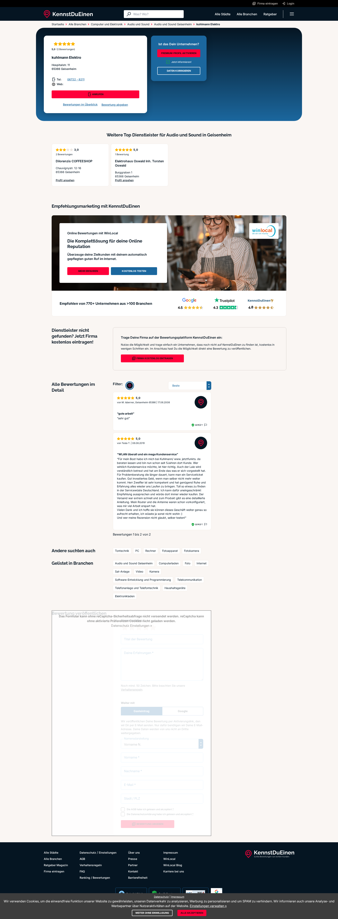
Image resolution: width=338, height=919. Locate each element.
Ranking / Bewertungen (95, 877)
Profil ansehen (72, 180)
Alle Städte (222, 14)
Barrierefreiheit (137, 877)
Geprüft (199, 425)
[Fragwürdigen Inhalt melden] (205, 425)
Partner (133, 865)
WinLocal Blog (172, 865)
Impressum (170, 852)
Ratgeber (270, 14)
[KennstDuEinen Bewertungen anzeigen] (130, 385)
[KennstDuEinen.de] (68, 14)
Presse (132, 858)
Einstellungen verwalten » (208, 906)
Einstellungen (107, 852)
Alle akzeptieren (192, 912)
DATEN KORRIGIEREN (179, 70)
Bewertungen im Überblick (80, 104)
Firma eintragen (54, 871)
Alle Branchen (247, 14)
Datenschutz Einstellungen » (131, 626)
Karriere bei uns (173, 871)
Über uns (134, 852)
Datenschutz (88, 852)
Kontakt (133, 871)
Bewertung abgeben (115, 104)
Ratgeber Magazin (56, 865)
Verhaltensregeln (91, 865)
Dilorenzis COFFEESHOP (74, 161)
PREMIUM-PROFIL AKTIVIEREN (178, 53)
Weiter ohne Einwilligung (152, 912)
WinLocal (169, 858)
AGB (82, 858)
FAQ (82, 871)
